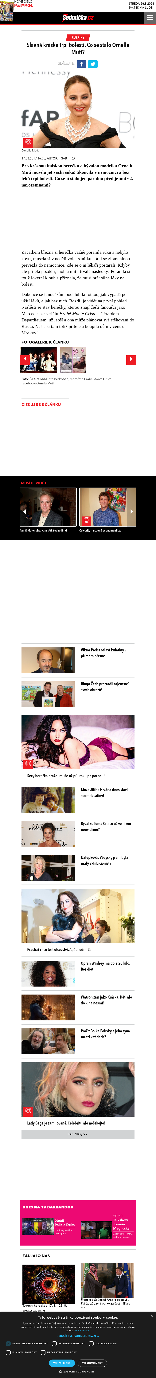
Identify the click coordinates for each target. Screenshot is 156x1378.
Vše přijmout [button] (62, 1363)
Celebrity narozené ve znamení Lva (100, 530)
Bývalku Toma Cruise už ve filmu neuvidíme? (106, 827)
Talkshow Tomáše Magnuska (121, 1222)
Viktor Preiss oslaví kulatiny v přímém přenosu (103, 653)
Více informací (82, 1330)
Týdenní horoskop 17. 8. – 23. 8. (44, 1305)
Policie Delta (65, 1223)
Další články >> (78, 1134)
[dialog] (78, 1345)
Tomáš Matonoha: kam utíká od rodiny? (43, 530)
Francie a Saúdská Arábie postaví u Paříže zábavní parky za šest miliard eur (105, 1303)
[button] (78, 1336)
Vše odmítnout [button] (92, 1363)
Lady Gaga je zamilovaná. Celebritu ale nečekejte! (66, 1123)
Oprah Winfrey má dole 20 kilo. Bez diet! (105, 966)
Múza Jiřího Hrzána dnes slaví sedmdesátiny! (104, 793)
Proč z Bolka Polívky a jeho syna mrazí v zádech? (105, 1034)
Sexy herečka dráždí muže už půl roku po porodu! (66, 776)
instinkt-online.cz (33, 1311)
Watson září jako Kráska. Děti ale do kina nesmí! (106, 1000)
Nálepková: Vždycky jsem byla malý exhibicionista (104, 861)
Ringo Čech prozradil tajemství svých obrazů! (105, 687)
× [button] (151, 1315)
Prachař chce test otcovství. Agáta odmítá (59, 950)
